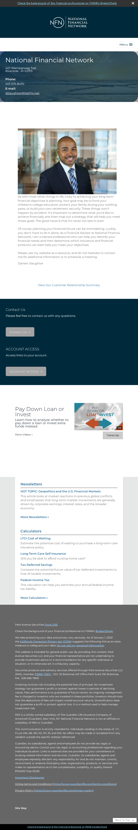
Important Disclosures (29, 777)
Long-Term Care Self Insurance (43, 553)
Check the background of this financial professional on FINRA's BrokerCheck (67, 3)
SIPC (48, 674)
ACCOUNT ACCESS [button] (24, 371)
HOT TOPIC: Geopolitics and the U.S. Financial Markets (60, 491)
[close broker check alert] (133, 3)
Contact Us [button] (18, 332)
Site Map (21, 808)
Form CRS (51, 624)
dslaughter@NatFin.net (22, 93)
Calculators (30, 531)
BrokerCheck (104, 631)
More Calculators (34, 598)
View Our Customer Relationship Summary (69, 285)
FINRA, (39, 674)
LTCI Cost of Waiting (35, 538)
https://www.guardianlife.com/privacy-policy (63, 790)
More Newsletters (34, 517)
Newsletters (31, 484)
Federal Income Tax (34, 580)
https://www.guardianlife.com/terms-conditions (84, 784)
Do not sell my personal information (80, 645)
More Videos (24, 434)
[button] (126, 44)
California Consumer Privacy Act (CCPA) (46, 641)
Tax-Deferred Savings (36, 564)
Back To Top (123, 820)
